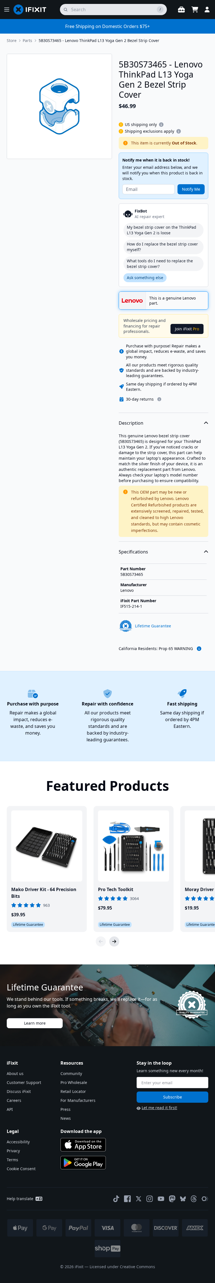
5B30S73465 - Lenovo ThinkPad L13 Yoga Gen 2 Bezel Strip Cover (99, 40)
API (10, 1109)
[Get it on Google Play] (83, 1162)
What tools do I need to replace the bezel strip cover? (160, 263)
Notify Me (191, 189)
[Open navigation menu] (6, 9)
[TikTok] (116, 1198)
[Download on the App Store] (83, 1144)
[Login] (207, 9)
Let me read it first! (159, 1107)
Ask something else (145, 277)
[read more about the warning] (199, 648)
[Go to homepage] (32, 9)
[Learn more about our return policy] (159, 399)
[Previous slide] (101, 941)
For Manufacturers (77, 1100)
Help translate (20, 1198)
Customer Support (24, 1082)
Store (12, 40)
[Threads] (193, 1198)
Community (71, 1073)
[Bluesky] (183, 1199)
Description (131, 423)
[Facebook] (127, 1198)
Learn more (35, 1023)
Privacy (13, 1150)
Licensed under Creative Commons (122, 1266)
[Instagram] (149, 1198)
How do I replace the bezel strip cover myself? (162, 246)
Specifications (133, 552)
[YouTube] (161, 1198)
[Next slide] (114, 941)
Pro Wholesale (73, 1082)
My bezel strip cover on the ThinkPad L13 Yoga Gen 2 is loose (161, 230)
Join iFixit (187, 328)
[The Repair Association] (205, 1198)
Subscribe (172, 1097)
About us (15, 1073)
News (65, 1118)
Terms (12, 1159)
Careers (14, 1100)
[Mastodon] (172, 1198)
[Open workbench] (181, 9)
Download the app (81, 1131)
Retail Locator (73, 1091)
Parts (27, 40)
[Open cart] (194, 9)
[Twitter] (138, 1198)
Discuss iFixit (19, 1091)
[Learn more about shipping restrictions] (161, 124)
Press (65, 1109)
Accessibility (18, 1141)
